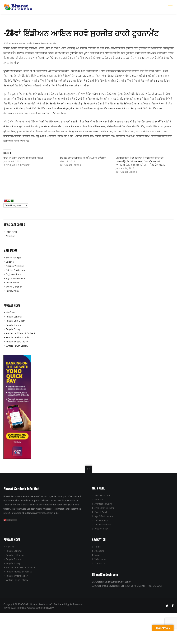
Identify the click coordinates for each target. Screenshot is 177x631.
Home (98, 546)
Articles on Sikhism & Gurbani (20, 333)
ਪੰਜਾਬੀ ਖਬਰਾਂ (11, 312)
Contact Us (100, 563)
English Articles (13, 274)
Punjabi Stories (13, 325)
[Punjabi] (11, 200)
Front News (11, 231)
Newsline (10, 236)
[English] (5, 200)
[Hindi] (8, 200)
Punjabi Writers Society (17, 341)
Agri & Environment (15, 278)
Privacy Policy (12, 290)
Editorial (10, 261)
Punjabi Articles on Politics (19, 337)
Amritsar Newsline (15, 265)
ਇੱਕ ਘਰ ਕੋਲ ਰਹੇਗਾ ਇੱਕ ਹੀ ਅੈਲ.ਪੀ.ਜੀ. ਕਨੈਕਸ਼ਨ (83, 158)
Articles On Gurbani (15, 270)
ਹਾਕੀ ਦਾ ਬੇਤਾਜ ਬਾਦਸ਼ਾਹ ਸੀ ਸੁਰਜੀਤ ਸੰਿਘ (23, 158)
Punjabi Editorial (14, 316)
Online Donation (14, 286)
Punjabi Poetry (13, 329)
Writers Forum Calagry (17, 345)
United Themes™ (46, 608)
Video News (100, 559)
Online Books (12, 282)
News (97, 555)
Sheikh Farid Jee (13, 257)
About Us (99, 550)
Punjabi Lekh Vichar (15, 320)
